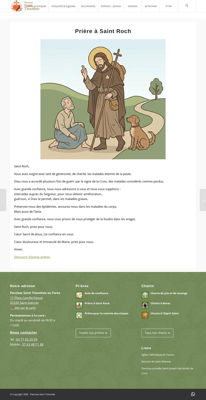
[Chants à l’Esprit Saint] (203, 200)
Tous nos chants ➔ (157, 333)
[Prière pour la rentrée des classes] (3, 200)
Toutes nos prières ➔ (93, 333)
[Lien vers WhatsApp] (193, 394)
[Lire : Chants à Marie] (145, 305)
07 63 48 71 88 (32, 344)
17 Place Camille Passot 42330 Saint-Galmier (26, 303)
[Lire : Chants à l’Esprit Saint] (145, 315)
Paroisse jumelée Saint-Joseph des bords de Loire (167, 371)
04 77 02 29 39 (26, 339)
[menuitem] (36, 6)
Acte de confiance (96, 293)
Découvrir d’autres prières (32, 257)
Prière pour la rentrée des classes (106, 313)
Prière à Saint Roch (97, 303)
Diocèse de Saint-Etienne (156, 361)
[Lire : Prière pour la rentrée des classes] (79, 315)
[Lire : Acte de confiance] (79, 295)
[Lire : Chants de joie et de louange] (145, 295)
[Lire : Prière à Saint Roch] (79, 305)
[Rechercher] (187, 6)
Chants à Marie (160, 303)
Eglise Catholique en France (157, 354)
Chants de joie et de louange (168, 293)
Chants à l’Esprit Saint (164, 313)
